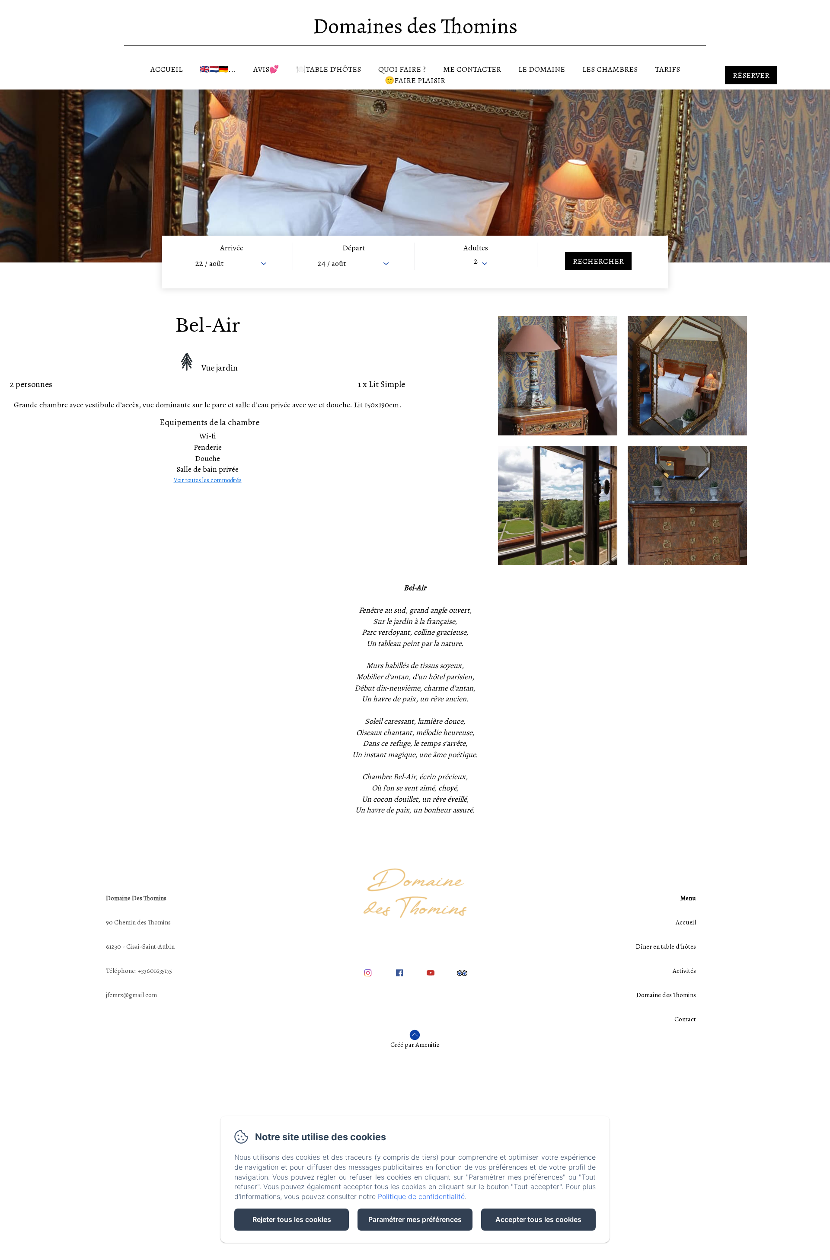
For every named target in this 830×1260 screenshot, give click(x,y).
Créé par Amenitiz (415, 1044)
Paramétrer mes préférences (415, 1219)
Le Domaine (541, 69)
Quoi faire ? (402, 69)
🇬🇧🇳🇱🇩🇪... (218, 69)
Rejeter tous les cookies (291, 1219)
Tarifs (667, 69)
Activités (684, 970)
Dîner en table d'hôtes (666, 946)
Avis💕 (266, 69)
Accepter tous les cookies (538, 1219)
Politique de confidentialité (421, 1196)
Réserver (751, 75)
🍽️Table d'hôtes (328, 69)
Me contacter (472, 69)
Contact (685, 1019)
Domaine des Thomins (666, 995)
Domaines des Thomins (415, 26)
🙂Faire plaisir (415, 80)
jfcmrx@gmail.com (131, 995)
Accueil (166, 69)
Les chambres (610, 69)
